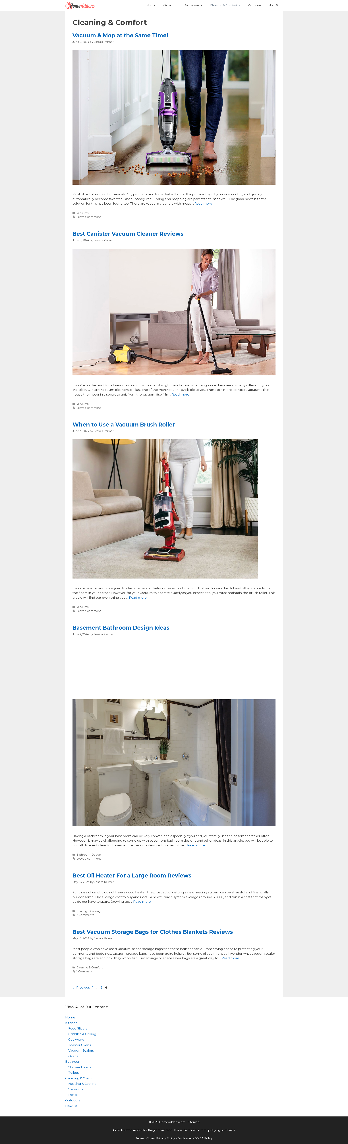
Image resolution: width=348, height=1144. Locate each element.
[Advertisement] (174, 667)
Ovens (73, 1056)
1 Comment (84, 971)
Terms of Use (145, 1138)
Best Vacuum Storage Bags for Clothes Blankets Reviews (152, 932)
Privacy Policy (165, 1138)
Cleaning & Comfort (223, 5)
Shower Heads (79, 1067)
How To (274, 5)
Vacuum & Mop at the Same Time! (120, 35)
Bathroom (192, 5)
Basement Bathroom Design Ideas (120, 627)
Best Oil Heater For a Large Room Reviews (131, 875)
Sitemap (194, 1122)
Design (96, 854)
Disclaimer (184, 1138)
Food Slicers (77, 1028)
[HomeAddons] (81, 5)
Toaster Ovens (79, 1045)
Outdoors (254, 5)
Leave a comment (88, 217)
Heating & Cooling (88, 911)
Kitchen (168, 5)
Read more (203, 203)
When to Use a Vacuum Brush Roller (123, 424)
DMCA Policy (203, 1138)
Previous (81, 987)
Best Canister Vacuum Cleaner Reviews (127, 233)
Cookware (76, 1039)
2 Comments (85, 915)
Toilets (73, 1072)
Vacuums (82, 213)
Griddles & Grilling (82, 1034)
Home (150, 5)
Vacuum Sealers (81, 1050)
